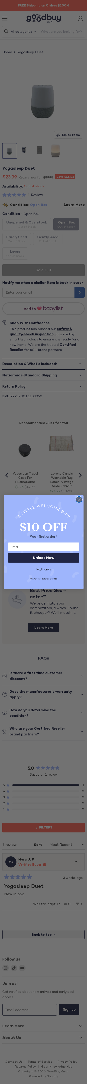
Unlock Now (43, 557)
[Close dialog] (79, 499)
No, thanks (43, 569)
